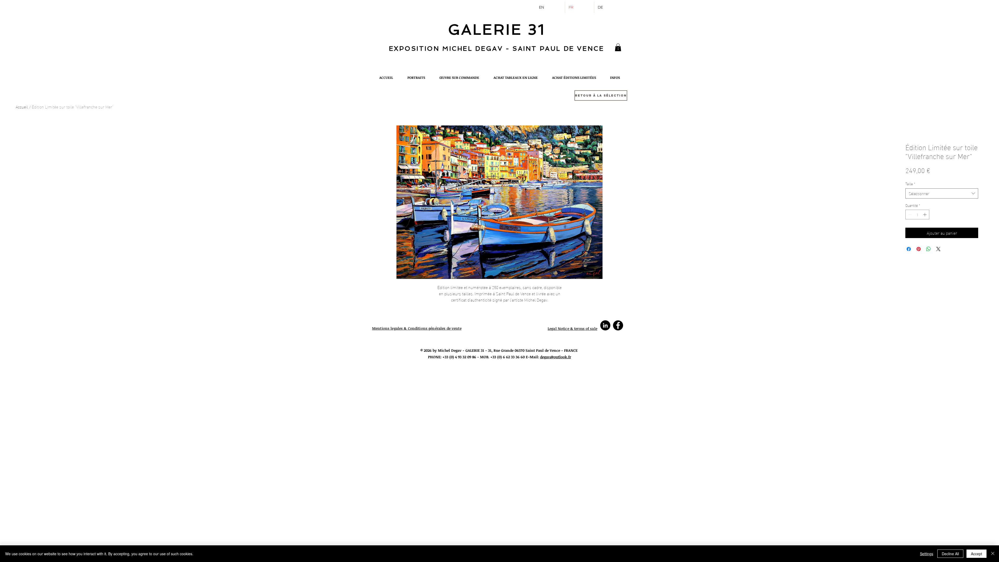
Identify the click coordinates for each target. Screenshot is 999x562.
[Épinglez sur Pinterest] (918, 249)
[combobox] (941, 193)
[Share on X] (938, 249)
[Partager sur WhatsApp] (928, 249)
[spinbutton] (917, 214)
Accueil (22, 106)
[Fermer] (993, 554)
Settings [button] (926, 553)
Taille (910, 183)
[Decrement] (909, 214)
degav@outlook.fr (555, 356)
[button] (618, 47)
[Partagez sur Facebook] (909, 249)
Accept (976, 553)
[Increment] (925, 214)
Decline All (950, 553)
